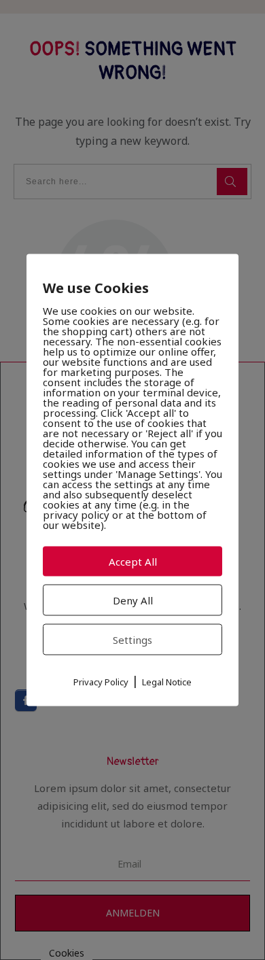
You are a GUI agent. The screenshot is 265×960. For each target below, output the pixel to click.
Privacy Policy (100, 682)
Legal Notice (167, 682)
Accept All (133, 561)
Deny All (133, 600)
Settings (132, 640)
